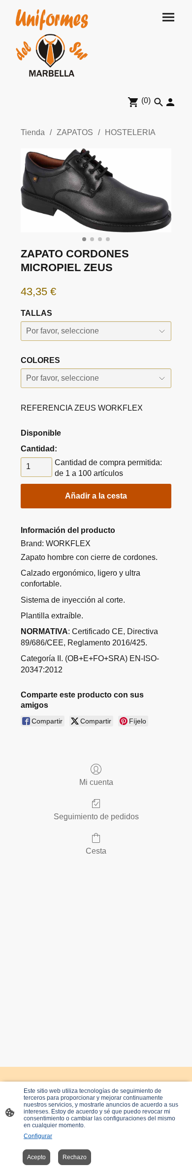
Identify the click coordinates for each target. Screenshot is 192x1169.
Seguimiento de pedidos (96, 816)
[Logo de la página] (52, 43)
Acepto (36, 1157)
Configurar (38, 1136)
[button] (158, 102)
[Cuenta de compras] (170, 102)
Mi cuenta (96, 782)
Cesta (96, 851)
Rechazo (75, 1157)
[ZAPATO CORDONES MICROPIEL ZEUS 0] (96, 190)
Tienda (33, 132)
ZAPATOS (75, 132)
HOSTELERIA (130, 132)
